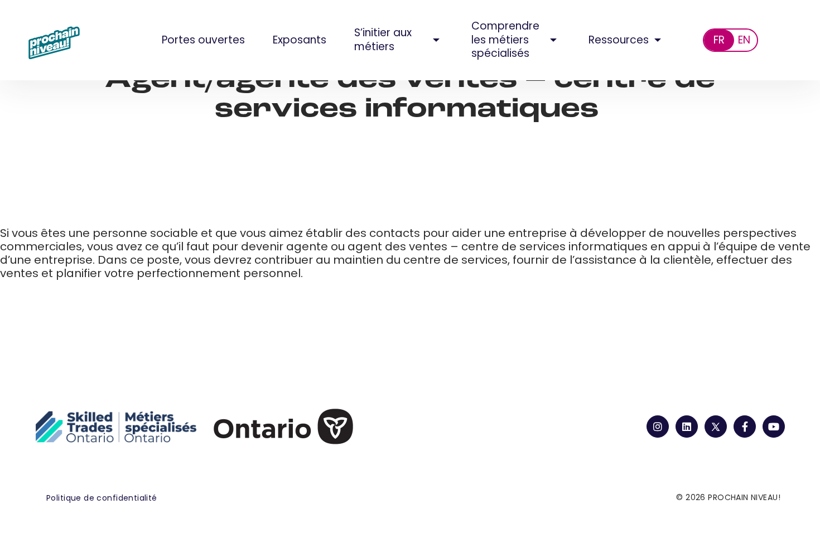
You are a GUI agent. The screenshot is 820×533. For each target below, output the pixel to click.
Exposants (299, 39)
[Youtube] (774, 426)
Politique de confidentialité (101, 497)
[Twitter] (716, 426)
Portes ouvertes (203, 39)
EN (744, 39)
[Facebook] (745, 426)
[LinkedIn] (687, 426)
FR (719, 39)
